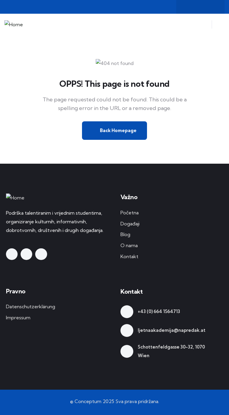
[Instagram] (200, 7)
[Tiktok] (212, 7)
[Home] (13, 24)
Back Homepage (118, 130)
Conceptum (88, 401)
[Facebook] (189, 7)
